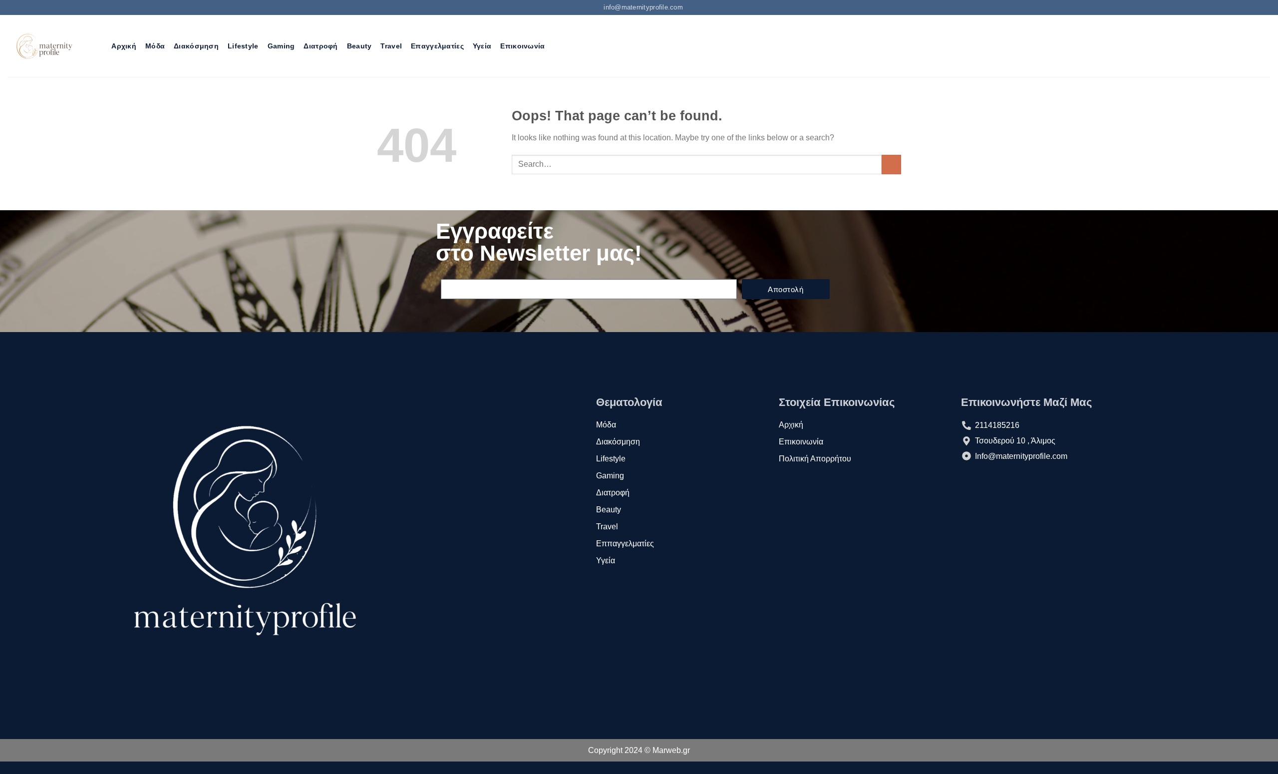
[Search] (98, 46)
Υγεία (482, 46)
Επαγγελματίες (437, 46)
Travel (391, 46)
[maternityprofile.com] (43, 45)
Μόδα (155, 46)
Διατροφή (320, 46)
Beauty (359, 46)
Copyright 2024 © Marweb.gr (639, 750)
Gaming (281, 46)
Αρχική (123, 46)
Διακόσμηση (196, 46)
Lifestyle (243, 46)
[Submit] (891, 164)
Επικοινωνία (522, 46)
